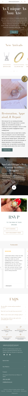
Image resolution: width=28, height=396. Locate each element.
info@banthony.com (7, 382)
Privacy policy (9, 391)
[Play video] (14, 187)
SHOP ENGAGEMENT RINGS (13, 232)
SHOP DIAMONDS (10, 228)
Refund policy (24, 391)
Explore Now (7, 149)
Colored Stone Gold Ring (19, 64)
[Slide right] (16, 71)
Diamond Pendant (7, 64)
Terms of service (16, 391)
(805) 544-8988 (6, 379)
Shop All (14, 32)
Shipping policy (15, 393)
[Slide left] (11, 71)
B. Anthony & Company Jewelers (13, 389)
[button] (2, 1)
